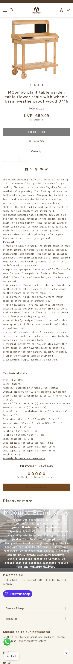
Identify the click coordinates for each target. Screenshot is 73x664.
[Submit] (66, 653)
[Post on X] (31, 169)
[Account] (61, 10)
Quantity (36, 151)
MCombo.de (36, 108)
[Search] (11, 10)
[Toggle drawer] (5, 10)
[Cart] (68, 10)
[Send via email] (41, 169)
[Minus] (7, 158)
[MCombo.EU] (37, 10)
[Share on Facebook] (26, 169)
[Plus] (23, 158)
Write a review (36, 487)
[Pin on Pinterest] (36, 169)
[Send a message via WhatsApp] (7, 642)
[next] (42, 85)
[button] (47, 169)
